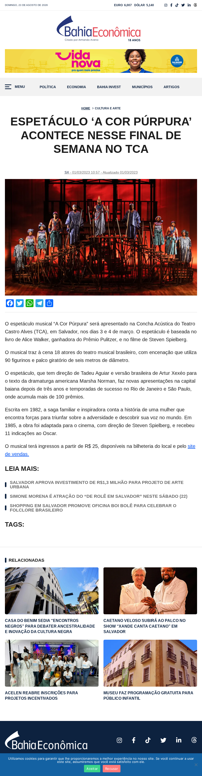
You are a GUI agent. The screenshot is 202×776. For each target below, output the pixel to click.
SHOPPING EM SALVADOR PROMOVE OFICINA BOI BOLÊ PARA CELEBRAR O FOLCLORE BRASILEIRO (93, 507)
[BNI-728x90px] (101, 61)
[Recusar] (195, 764)
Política (48, 87)
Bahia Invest (109, 87)
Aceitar (92, 769)
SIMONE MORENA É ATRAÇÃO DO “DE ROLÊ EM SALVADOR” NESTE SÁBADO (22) (98, 496)
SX (67, 172)
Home (85, 108)
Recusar (111, 769)
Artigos (171, 87)
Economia (76, 87)
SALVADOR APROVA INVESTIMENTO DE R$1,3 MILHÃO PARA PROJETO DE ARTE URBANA (97, 484)
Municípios (142, 87)
